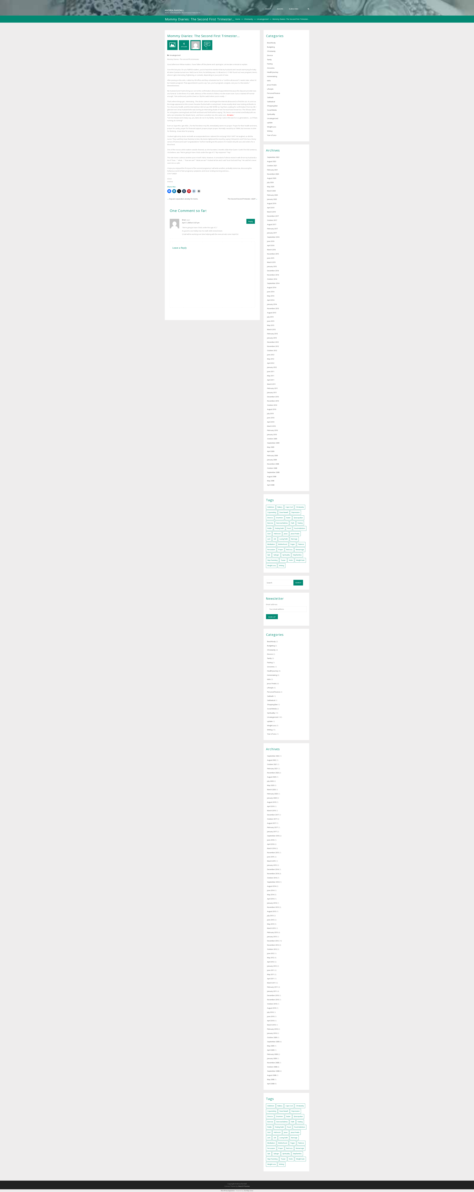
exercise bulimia (282, 523)
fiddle (269, 528)
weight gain (300, 560)
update (270, 122)
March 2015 (271, 262)
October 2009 (272, 439)
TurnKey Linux (248, 1191)
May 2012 (270, 359)
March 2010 (271, 426)
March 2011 (271, 384)
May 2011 (270, 376)
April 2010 (270, 422)
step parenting (272, 560)
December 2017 (273, 216)
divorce (270, 518)
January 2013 (272, 338)
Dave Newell (283, 512)
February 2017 (272, 229)
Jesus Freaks (272, 85)
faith (292, 523)
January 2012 (272, 367)
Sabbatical (271, 101)
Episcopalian (298, 518)
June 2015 (270, 258)
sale (268, 555)
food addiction (299, 528)
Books (280, 9)
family (269, 59)
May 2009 (270, 447)
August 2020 (271, 178)
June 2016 (270, 241)
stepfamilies (297, 555)
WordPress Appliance (228, 1191)
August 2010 (271, 409)
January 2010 (272, 434)
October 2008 (272, 468)
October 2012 (272, 350)
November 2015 (273, 254)
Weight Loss (271, 127)
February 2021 (272, 170)
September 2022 (273, 157)
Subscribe (293, 9)
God (268, 534)
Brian (184, 220)
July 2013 (270, 317)
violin (291, 560)
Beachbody (271, 43)
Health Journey (272, 72)
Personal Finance (273, 93)
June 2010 (270, 418)
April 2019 (270, 207)
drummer (279, 518)
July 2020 (270, 182)
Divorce (270, 55)
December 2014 (273, 271)
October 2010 (272, 405)
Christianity (248, 19)
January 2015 (272, 266)
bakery (279, 507)
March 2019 (271, 212)
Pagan (292, 544)
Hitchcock (277, 534)
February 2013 (272, 334)
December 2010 (273, 397)
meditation (271, 544)
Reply (250, 221)
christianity (300, 507)
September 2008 (273, 472)
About (268, 9)
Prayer (280, 550)
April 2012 (270, 363)
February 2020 (272, 195)
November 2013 (273, 308)
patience (301, 544)
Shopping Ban (272, 106)
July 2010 (270, 413)
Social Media (272, 110)
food (289, 528)
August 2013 (271, 313)
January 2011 (272, 392)
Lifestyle (270, 89)
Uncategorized (262, 19)
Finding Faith (279, 528)
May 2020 (270, 186)
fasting (300, 523)
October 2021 (272, 165)
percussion (271, 550)
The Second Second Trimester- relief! (241, 199)
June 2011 (270, 371)
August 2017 (271, 224)
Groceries (271, 68)
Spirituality (271, 114)
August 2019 (271, 203)
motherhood (282, 544)
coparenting (271, 512)
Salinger (276, 555)
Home (237, 19)
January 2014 (272, 304)
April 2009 (270, 451)
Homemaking (272, 76)
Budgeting (271, 47)
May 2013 (270, 325)
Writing (269, 131)
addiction (270, 507)
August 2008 (271, 476)
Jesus (285, 534)
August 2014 (271, 287)
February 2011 (272, 388)
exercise (270, 523)
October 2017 (272, 220)
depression (295, 512)
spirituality (286, 555)
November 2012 (273, 346)
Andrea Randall (174, 10)
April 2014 (270, 300)
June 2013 (270, 321)
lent (268, 539)
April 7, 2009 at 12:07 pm (190, 223)
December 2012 (273, 342)
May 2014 (270, 296)
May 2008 (270, 481)
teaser (283, 560)
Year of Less (271, 135)
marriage (294, 539)
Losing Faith (283, 539)
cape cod (289, 507)
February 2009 (272, 455)
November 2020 (273, 174)
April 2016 (270, 245)
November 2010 (273, 401)
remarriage (300, 550)
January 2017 (272, 233)
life (275, 539)
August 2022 (271, 161)
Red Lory (289, 550)
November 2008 (273, 464)
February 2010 (272, 430)
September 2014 (273, 283)
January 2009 (272, 460)
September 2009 (273, 443)
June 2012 (270, 355)
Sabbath (270, 97)
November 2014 (273, 275)
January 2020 (272, 199)
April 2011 (270, 380)
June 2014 (270, 292)
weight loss (271, 565)
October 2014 (272, 279)
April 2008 (270, 485)
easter (288, 518)
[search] (308, 9)
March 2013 (271, 329)
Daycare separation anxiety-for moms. (183, 199)
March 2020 (271, 191)
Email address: (271, 604)
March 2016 (271, 250)
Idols (269, 80)
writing (281, 565)
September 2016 (273, 237)
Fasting (269, 64)
